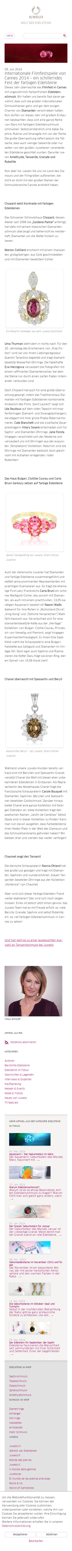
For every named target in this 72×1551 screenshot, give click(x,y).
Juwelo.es (15, 1474)
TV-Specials (11, 1103)
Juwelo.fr (15, 1455)
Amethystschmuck (20, 1395)
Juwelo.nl (15, 1446)
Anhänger (15, 1414)
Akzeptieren (20, 1534)
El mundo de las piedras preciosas (29, 1479)
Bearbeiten (36, 1541)
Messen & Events (15, 1089)
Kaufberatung (13, 1084)
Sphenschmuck (18, 1390)
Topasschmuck (17, 1381)
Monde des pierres (20, 1460)
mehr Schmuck (18, 1432)
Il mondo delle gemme (22, 1469)
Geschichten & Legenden (19, 1075)
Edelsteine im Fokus (17, 1070)
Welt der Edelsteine (36, 13)
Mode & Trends (14, 1093)
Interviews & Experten (18, 1079)
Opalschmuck (17, 1386)
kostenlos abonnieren (23, 1042)
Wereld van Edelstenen (23, 1451)
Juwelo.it (14, 1465)
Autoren (9, 1061)
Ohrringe (14, 1418)
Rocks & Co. (16, 1483)
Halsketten (15, 1423)
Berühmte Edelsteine (17, 1065)
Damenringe (16, 1409)
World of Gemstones (21, 1488)
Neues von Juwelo (16, 1098)
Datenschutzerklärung (16, 1526)
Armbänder (16, 1427)
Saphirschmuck (18, 1376)
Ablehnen (51, 1534)
